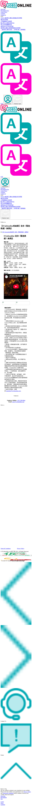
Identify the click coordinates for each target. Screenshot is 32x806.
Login (8, 103)
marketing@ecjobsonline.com (13, 391)
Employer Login (17, 103)
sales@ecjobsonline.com (18, 402)
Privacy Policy (20, 548)
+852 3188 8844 (21, 400)
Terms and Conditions (8, 793)
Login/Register (5, 186)
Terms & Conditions (6, 548)
